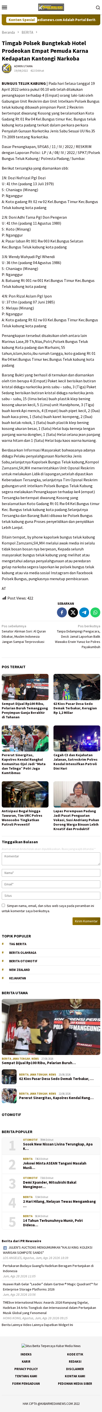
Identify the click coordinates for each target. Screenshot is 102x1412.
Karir (26, 1361)
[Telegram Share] (84, 612)
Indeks (26, 1354)
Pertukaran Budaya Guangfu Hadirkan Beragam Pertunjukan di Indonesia (48, 1268)
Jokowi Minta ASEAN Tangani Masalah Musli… (54, 1165)
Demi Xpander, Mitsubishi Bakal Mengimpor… (49, 1184)
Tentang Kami (26, 1376)
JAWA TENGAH (21, 1058)
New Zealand (19, 970)
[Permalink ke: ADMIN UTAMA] (7, 68)
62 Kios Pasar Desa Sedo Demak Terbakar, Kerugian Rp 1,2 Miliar (75, 708)
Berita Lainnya (12, 1324)
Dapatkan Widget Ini (58, 1324)
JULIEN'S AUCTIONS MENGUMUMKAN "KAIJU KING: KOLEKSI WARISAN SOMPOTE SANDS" (47, 1250)
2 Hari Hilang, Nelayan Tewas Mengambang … (59, 1203)
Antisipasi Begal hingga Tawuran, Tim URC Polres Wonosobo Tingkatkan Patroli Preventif (22, 818)
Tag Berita (17, 944)
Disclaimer (75, 1369)
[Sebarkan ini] (62, 612)
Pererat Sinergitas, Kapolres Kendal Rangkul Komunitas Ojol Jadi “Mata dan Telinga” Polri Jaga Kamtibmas (24, 764)
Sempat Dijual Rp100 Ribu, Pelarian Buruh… (39, 1063)
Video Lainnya (33, 1324)
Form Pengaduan (26, 1384)
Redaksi (75, 1361)
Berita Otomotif (23, 961)
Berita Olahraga (22, 953)
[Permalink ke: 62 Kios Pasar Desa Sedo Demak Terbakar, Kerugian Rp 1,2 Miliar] (76, 687)
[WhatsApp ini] (95, 612)
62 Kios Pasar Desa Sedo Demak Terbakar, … (56, 1079)
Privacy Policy (26, 1369)
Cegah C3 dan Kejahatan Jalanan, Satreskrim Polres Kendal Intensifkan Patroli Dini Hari (75, 762)
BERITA (6, 1058)
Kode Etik (75, 1354)
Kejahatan (17, 978)
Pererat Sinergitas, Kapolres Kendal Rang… (56, 1098)
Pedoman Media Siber (75, 1384)
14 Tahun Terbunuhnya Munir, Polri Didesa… (53, 1222)
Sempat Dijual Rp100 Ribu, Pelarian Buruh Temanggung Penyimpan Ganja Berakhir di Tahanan (25, 710)
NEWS (35, 1058)
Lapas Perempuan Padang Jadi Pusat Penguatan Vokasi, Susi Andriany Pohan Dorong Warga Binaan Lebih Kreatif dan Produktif (76, 820)
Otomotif (30, 1140)
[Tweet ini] (73, 612)
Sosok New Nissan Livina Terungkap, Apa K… (58, 1146)
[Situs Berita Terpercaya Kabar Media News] (51, 6)
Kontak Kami (75, 1376)
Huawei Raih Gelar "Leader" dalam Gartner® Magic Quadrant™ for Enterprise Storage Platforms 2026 (50, 1287)
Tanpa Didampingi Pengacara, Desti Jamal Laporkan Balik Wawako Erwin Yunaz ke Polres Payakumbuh (77, 636)
